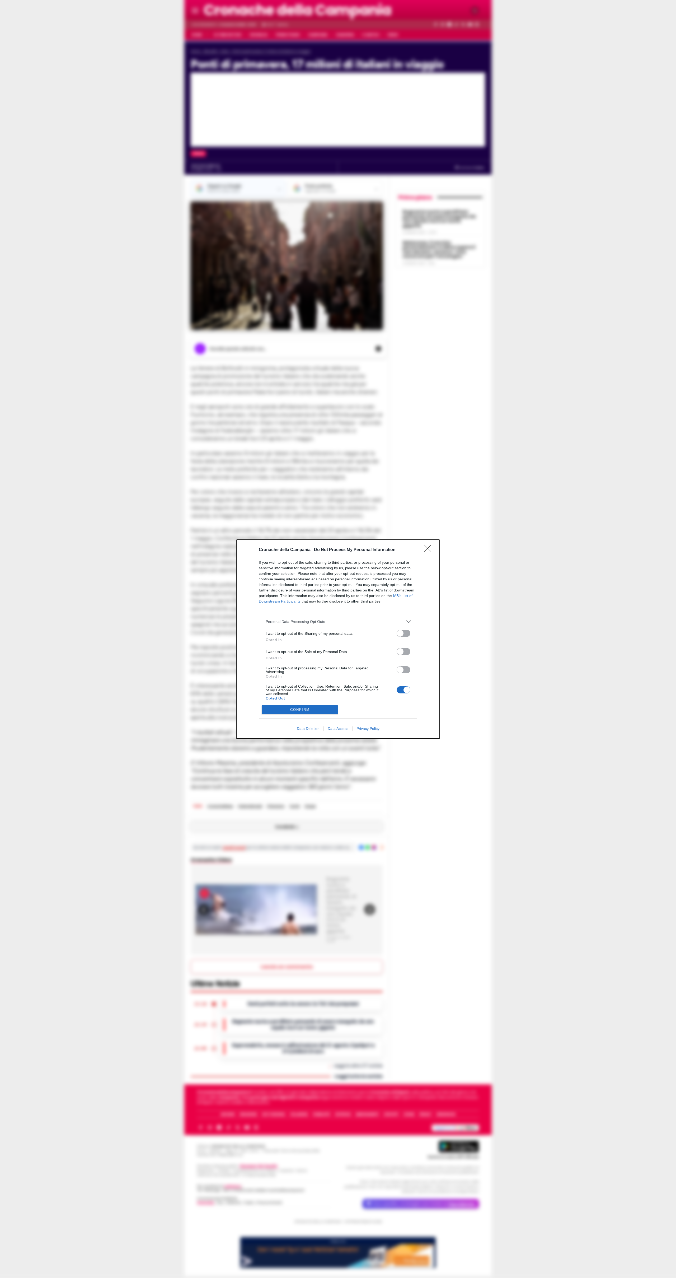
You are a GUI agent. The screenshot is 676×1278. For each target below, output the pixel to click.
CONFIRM (300, 710)
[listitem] (338, 621)
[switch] (403, 633)
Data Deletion (308, 728)
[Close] (429, 550)
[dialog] (338, 639)
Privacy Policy (367, 728)
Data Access (338, 728)
